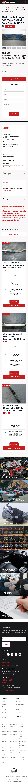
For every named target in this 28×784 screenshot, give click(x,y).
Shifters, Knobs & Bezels (4, 753)
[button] (24, 2)
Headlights (13, 734)
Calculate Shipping (14, 305)
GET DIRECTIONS (8, 690)
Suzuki (3, 715)
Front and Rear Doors (9, 167)
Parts (17, 699)
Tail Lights (13, 757)
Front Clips (19, 709)
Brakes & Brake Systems (4, 726)
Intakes (4, 741)
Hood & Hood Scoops (21, 736)
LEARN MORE (7, 191)
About (2, 776)
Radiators (13, 748)
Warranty (18, 776)
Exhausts (4, 734)
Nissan (4, 709)
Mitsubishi (5, 707)
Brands (4, 699)
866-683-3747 (6, 665)
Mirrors (4, 748)
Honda (3, 701)
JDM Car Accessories (11, 8)
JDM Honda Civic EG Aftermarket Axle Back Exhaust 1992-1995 (13, 265)
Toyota (4, 717)
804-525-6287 (6, 662)
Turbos (4, 762)
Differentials (5, 731)
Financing (12, 776)
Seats (20, 748)
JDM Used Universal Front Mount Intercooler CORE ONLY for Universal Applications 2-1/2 (14, 339)
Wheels (18, 707)
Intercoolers (13, 741)
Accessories (19, 712)
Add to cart (14, 302)
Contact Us (24, 776)
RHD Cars (19, 716)
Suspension (5, 757)
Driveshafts (13, 731)
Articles (7, 776)
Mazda (4, 704)
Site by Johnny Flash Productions (14, 781)
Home (3, 8)
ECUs (20, 731)
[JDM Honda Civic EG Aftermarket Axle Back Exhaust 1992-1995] (14, 251)
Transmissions (20, 704)
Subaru (4, 712)
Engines (18, 701)
